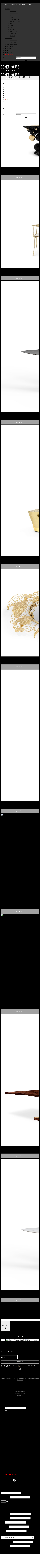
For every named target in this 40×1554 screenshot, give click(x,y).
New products (9, 89)
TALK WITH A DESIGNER (20, 1378)
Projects (8, 48)
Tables (7, 95)
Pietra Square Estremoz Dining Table (20, 1294)
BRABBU (12, 27)
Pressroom (10, 1472)
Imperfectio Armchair (20, 905)
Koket (12, 1443)
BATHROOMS (30, 108)
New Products (11, 1429)
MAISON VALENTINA (15, 19)
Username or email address (12, 1491)
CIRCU (11, 17)
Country (4, 1535)
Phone (3, 1531)
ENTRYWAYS (9, 108)
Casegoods (8, 91)
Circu (12, 1437)
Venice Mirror (20, 1005)
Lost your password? (9, 1505)
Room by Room (9, 46)
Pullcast (13, 1456)
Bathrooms (8, 101)
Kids (6, 99)
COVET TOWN (13, 42)
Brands (7, 9)
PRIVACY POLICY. (19, 1366)
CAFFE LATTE (13, 25)
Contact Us (20, 1380)
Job (3, 1522)
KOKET (11, 23)
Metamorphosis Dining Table (20, 1149)
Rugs (6, 104)
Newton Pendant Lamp (20, 805)
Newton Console (20, 171)
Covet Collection (16, 1441)
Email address (7, 1542)
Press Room (8, 52)
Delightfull (14, 1449)
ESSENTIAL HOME (14, 31)
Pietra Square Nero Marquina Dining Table (20, 416)
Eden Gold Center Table (20, 560)
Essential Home (16, 1452)
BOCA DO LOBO (14, 13)
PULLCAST (12, 35)
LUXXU (11, 15)
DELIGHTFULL (13, 29)
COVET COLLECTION (15, 21)
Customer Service (33, 1378)
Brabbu (13, 1447)
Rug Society (14, 1454)
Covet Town (14, 1462)
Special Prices (11, 1474)
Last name (5, 1518)
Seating (7, 93)
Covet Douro (13, 40)
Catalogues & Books (11, 44)
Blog (6, 50)
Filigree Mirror (20, 660)
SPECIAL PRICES (9, 54)
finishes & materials (6, 1378)
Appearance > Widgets (9, 1308)
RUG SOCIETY (13, 33)
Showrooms (8, 38)
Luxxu (12, 1435)
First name (5, 1514)
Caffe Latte (14, 1445)
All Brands (13, 11)
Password (5, 1497)
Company (4, 1526)
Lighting (7, 97)
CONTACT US (14, 4)
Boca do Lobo (15, 1433)
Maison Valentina (16, 1439)
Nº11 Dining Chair (20, 272)
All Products (9, 87)
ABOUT (7, 4)
